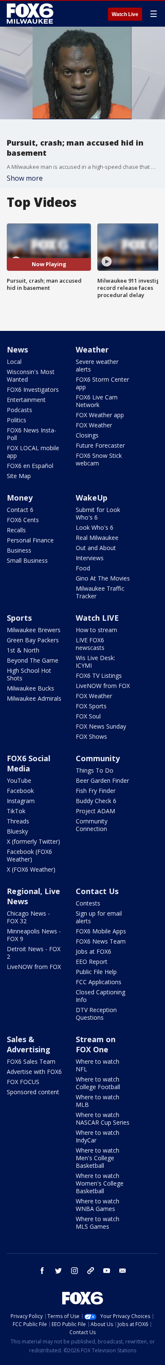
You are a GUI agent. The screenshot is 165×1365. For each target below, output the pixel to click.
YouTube (19, 780)
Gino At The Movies (103, 578)
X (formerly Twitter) (33, 841)
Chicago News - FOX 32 (28, 917)
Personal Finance (30, 540)
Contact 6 (20, 510)
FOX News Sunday (101, 726)
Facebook (20, 791)
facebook (42, 1270)
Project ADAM (95, 811)
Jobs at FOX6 (93, 951)
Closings (87, 435)
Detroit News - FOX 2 (33, 952)
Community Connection (91, 825)
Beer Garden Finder (102, 780)
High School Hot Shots (29, 674)
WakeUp (91, 498)
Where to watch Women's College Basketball (100, 1183)
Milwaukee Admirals (34, 698)
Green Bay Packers (33, 640)
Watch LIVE (97, 618)
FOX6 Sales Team (31, 1061)
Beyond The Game (32, 660)
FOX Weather (94, 425)
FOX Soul (88, 716)
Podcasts (19, 410)
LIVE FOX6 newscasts (90, 644)
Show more (25, 178)
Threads (18, 821)
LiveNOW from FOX (103, 686)
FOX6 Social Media (28, 763)
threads (90, 1270)
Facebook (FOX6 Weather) (29, 855)
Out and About (96, 548)
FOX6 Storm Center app (102, 383)
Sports (19, 618)
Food (83, 568)
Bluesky (17, 831)
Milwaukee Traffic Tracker (100, 592)
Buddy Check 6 (96, 801)
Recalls (16, 530)
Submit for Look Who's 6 (98, 513)
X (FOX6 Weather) (31, 869)
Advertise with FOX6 (34, 1072)
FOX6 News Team (101, 941)
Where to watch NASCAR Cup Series (102, 1118)
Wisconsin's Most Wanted (31, 375)
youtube (106, 1270)
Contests (88, 903)
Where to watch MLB (97, 1101)
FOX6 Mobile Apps (101, 931)
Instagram (21, 801)
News (17, 349)
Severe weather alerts (97, 365)
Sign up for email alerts (99, 917)
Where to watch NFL (97, 1065)
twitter (58, 1270)
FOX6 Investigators (33, 389)
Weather (92, 349)
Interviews (90, 558)
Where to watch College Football (98, 1083)
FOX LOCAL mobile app (33, 452)
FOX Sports (91, 706)
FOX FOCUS (23, 1082)
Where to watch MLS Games (97, 1222)
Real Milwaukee (97, 538)
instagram (74, 1270)
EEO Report (91, 962)
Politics (16, 420)
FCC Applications (98, 982)
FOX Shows (91, 736)
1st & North (23, 650)
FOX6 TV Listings (99, 675)
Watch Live (125, 14)
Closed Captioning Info (100, 996)
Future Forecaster (100, 445)
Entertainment (26, 400)
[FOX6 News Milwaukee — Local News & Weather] (31, 13)
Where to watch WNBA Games (97, 1205)
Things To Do (94, 770)
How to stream (96, 630)
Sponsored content (33, 1092)
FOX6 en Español (30, 466)
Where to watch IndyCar (97, 1136)
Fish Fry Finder (96, 791)
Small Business (27, 560)
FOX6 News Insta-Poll (31, 434)
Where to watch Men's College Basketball (97, 1158)
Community (98, 758)
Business (19, 550)
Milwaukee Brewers (33, 630)
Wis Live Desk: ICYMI (95, 661)
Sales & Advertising (28, 1044)
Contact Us (97, 891)
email (122, 1270)
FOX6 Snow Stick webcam (99, 459)
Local (14, 362)
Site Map (19, 476)
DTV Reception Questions (96, 1013)
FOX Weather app (100, 415)
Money (20, 498)
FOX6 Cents (23, 520)
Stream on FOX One (96, 1044)
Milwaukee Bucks (30, 688)
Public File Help (96, 972)
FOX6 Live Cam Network (97, 401)
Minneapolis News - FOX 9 (34, 935)
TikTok (16, 811)
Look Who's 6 (94, 527)
